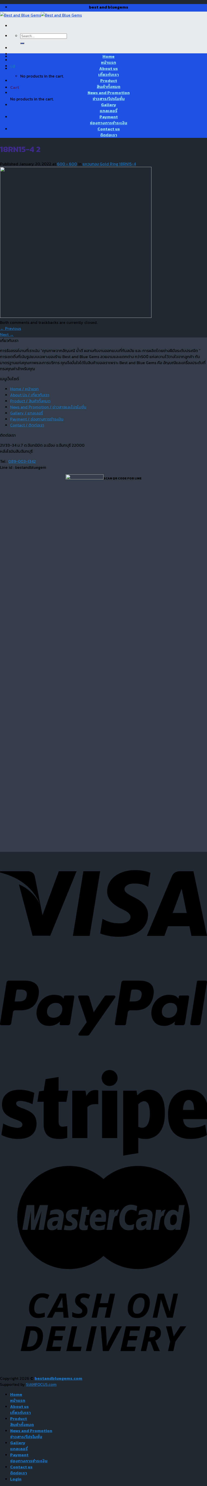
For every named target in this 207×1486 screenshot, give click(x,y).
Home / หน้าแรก (24, 389)
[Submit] (22, 43)
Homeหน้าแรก (108, 59)
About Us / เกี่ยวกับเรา (29, 395)
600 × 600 (67, 164)
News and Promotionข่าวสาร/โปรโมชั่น (109, 96)
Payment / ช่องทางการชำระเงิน (36, 419)
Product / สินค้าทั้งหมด (30, 401)
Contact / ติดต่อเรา (27, 425)
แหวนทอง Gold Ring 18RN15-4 (109, 164)
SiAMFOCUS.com (41, 1384)
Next (7, 334)
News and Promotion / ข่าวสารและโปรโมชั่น (48, 407)
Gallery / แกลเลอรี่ (26, 413)
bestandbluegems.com (58, 1378)
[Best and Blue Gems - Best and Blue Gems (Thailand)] (41, 15)
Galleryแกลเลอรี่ (108, 108)
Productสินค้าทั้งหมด (108, 84)
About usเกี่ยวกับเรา (108, 71)
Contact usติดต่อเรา (108, 132)
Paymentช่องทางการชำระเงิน (108, 120)
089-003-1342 (22, 461)
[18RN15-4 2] (75, 316)
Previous (10, 328)
